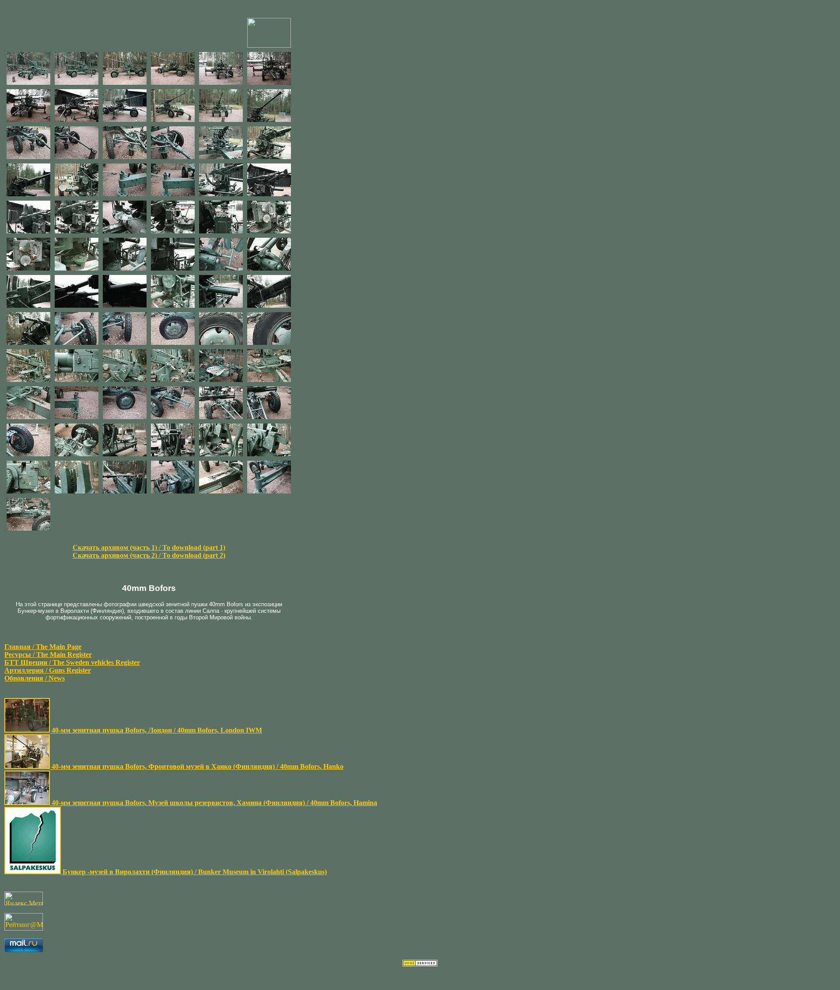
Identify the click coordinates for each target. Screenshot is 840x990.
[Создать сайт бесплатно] (420, 964)
